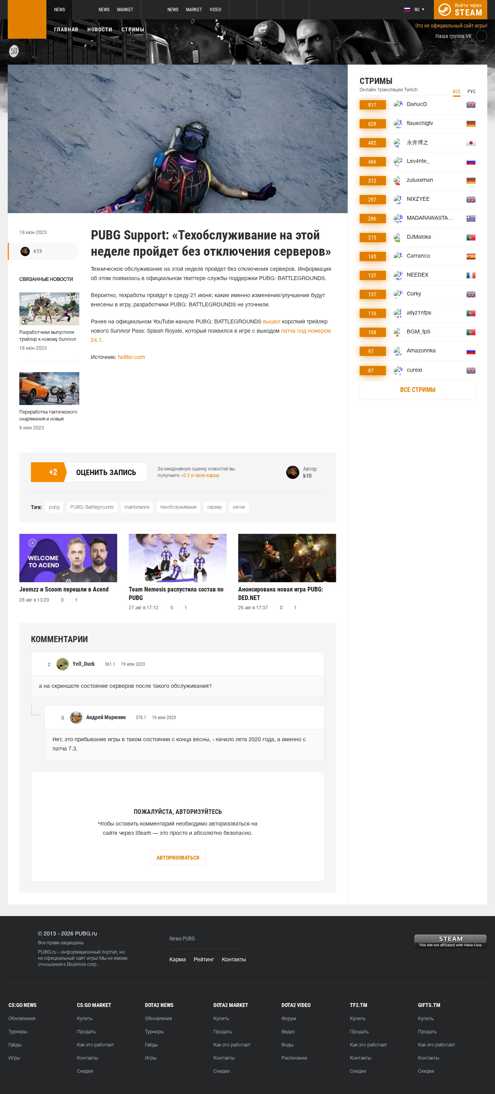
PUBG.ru (47, 952)
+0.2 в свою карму (200, 475)
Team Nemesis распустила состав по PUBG (176, 594)
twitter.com (131, 357)
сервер (214, 507)
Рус (472, 91)
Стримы (133, 29)
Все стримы (417, 389)
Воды (287, 1045)
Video (215, 9)
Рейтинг (204, 959)
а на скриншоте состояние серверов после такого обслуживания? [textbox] (125, 686)
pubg (54, 507)
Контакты (234, 959)
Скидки (85, 1071)
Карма (177, 959)
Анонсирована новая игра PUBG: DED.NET (280, 594)
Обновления (22, 1019)
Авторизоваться (178, 858)
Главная (66, 29)
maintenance (137, 507)
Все (457, 91)
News (59, 9)
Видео (288, 1032)
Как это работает (95, 1045)
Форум (289, 1019)
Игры (14, 1058)
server (239, 507)
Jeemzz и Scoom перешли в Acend (64, 589)
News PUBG (182, 938)
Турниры (18, 1032)
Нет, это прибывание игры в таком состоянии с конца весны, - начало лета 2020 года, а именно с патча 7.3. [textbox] (180, 744)
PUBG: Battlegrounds (92, 507)
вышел (271, 322)
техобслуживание (178, 507)
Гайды (15, 1045)
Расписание (294, 1058)
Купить (84, 1019)
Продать (86, 1032)
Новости (99, 29)
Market (125, 9)
